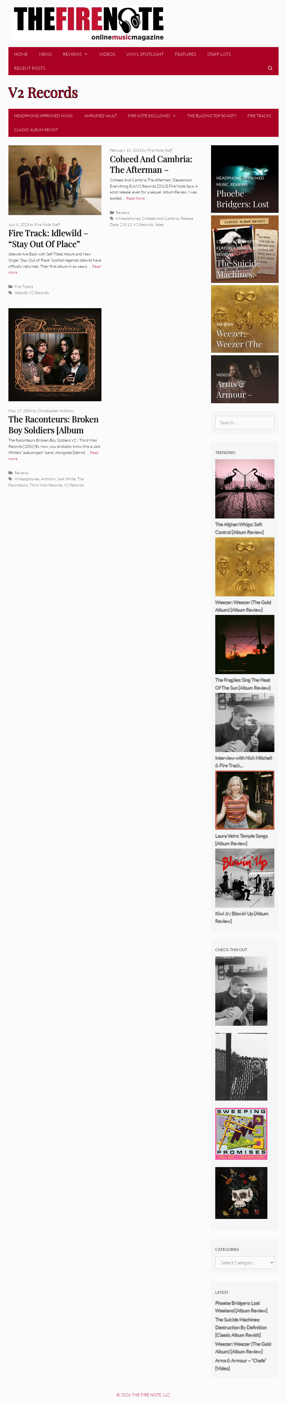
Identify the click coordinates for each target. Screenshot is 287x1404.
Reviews (72, 54)
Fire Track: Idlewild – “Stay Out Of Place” (48, 238)
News (45, 54)
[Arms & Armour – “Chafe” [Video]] (245, 399)
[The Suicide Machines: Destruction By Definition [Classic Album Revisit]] (245, 279)
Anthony (48, 478)
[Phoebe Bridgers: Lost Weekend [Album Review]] (245, 209)
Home (21, 54)
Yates (159, 224)
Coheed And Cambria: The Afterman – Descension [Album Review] (151, 175)
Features (185, 54)
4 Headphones (128, 218)
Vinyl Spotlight (145, 54)
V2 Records (39, 292)
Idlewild (21, 292)
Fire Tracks (259, 115)
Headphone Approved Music (43, 115)
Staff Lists (219, 54)
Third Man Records (46, 485)
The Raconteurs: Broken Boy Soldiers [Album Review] (53, 429)
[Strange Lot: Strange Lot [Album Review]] (241, 1215)
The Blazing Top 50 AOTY (211, 115)
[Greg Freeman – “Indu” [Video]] (241, 1097)
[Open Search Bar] (270, 68)
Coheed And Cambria (160, 218)
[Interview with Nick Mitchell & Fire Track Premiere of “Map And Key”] (241, 1022)
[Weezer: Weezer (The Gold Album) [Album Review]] (245, 349)
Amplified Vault (100, 115)
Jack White (66, 478)
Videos (107, 54)
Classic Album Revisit (36, 129)
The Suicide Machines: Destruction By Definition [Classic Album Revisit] (241, 1327)
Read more (135, 198)
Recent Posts (29, 68)
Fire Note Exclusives (149, 115)
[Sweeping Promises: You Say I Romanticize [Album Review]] (241, 1156)
